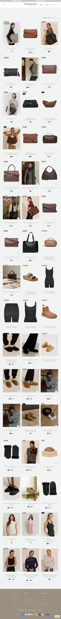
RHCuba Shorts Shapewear (11, 326)
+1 (33, 87)
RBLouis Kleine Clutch (30, 153)
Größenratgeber (45, 603)
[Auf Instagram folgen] (22, 610)
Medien (14, 599)
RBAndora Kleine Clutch (30, 83)
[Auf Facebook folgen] (19, 610)
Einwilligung (26, 597)
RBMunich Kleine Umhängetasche (11, 257)
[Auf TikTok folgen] (25, 610)
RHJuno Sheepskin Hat (49, 395)
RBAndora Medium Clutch (11, 83)
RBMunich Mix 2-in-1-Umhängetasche (49, 187)
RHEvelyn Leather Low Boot (11, 395)
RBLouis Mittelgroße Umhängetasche (11, 153)
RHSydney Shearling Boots (30, 430)
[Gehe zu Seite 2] (33, 584)
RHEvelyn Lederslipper (30, 395)
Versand (43, 599)
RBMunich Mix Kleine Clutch (49, 222)
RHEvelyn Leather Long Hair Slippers (49, 359)
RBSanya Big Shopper (30, 257)
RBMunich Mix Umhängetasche (11, 222)
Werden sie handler (17, 603)
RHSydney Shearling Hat (49, 466)
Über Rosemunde (16, 595)
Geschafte (15, 601)
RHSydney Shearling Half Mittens (30, 466)
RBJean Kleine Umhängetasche (49, 118)
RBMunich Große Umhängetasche (11, 187)
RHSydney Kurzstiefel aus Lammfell (30, 503)
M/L (13, 435)
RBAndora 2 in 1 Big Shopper (12, 48)
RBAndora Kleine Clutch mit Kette (49, 83)
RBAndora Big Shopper (49, 48)
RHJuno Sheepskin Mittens (11, 430)
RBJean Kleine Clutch (30, 118)
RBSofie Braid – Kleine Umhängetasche (11, 291)
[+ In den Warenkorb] (18, 44)
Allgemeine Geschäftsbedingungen (31, 602)
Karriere (14, 597)
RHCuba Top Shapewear (30, 326)
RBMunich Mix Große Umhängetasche (30, 222)
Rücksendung (44, 601)
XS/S (10, 435)
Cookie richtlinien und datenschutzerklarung (28, 600)
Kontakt (43, 595)
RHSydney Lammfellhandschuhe (11, 466)
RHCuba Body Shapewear (49, 291)
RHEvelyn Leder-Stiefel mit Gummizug (30, 359)
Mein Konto (26, 595)
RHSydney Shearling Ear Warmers (49, 430)
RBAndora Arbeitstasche (11, 118)
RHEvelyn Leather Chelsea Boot (49, 326)
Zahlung (43, 597)
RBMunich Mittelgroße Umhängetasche (30, 187)
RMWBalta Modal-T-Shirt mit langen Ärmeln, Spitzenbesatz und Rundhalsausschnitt (30, 575)
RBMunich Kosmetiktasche (49, 153)
